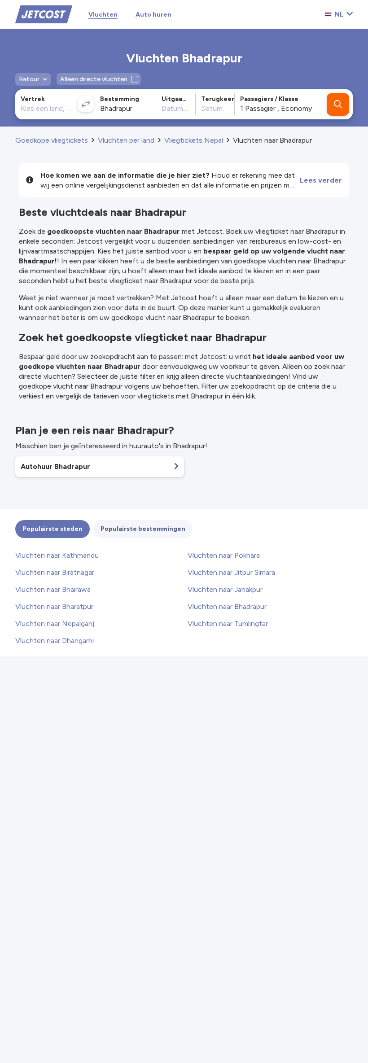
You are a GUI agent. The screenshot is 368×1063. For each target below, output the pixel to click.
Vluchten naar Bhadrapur (227, 606)
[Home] (43, 13)
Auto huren (153, 14)
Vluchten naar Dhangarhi (54, 640)
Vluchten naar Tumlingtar (228, 623)
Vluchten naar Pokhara (224, 555)
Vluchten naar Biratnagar (54, 572)
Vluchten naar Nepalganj (54, 623)
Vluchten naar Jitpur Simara (231, 572)
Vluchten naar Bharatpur (54, 606)
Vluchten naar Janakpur (225, 589)
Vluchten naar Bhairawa (53, 589)
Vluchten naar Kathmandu (57, 555)
